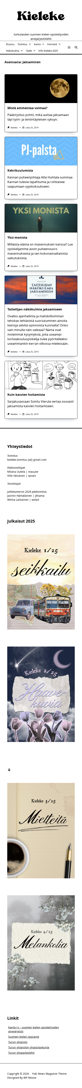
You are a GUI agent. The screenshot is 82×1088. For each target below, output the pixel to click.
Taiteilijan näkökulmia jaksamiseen (34, 309)
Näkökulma (12, 50)
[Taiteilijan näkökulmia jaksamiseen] (41, 290)
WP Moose (29, 1077)
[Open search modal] (76, 47)
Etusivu (10, 44)
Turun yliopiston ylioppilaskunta (28, 1047)
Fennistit (52, 44)
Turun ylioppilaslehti (21, 1052)
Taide (29, 50)
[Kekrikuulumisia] (41, 151)
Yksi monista (17, 237)
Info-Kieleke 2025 (48, 50)
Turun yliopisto (17, 1042)
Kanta (37, 44)
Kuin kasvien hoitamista (26, 395)
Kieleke (14, 127)
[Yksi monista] (41, 218)
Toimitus (22, 44)
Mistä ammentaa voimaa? (27, 108)
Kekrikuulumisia (20, 170)
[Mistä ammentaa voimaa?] (41, 88)
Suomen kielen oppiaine (23, 1036)
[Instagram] (69, 47)
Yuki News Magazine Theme (49, 1073)
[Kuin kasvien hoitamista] (41, 375)
